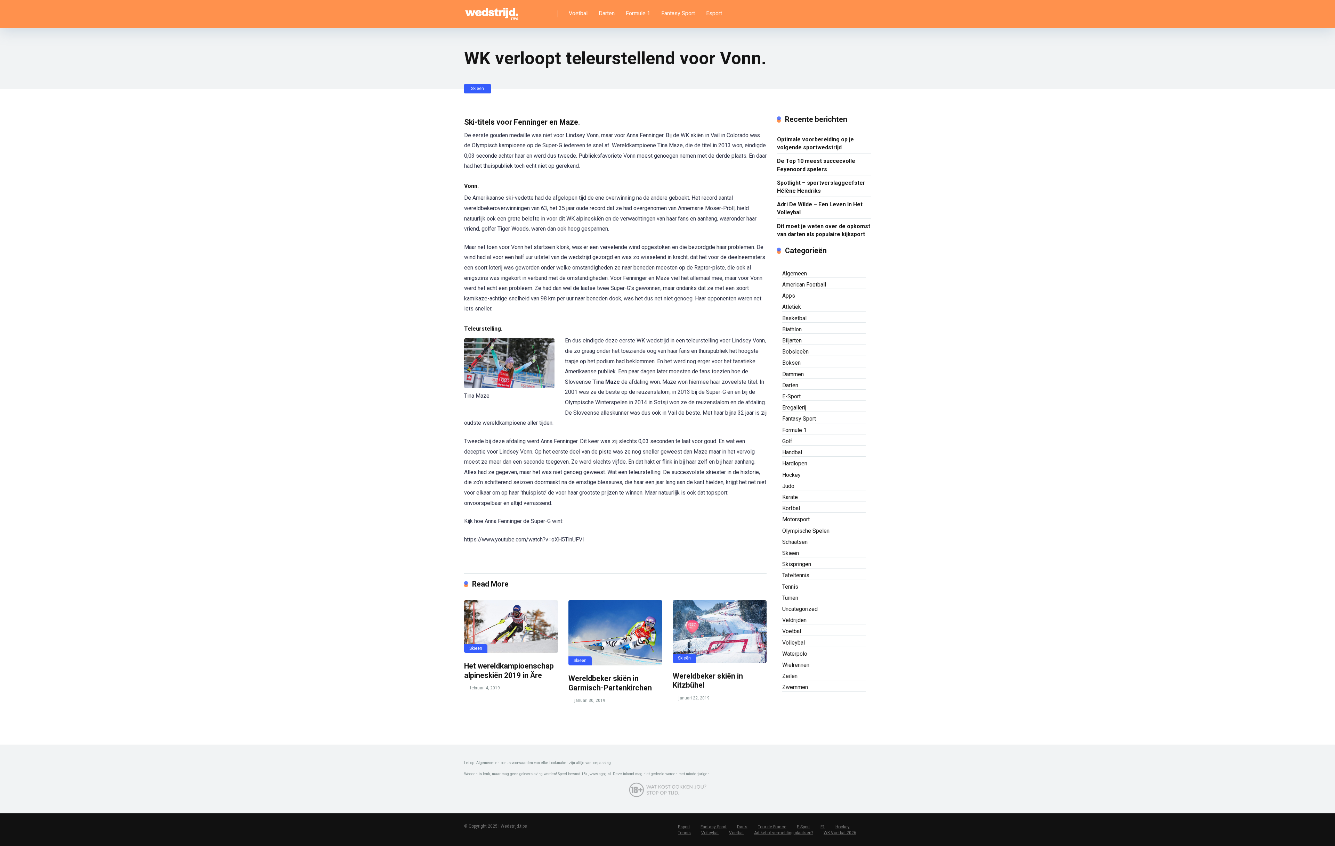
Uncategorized (800, 609)
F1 (822, 826)
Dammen (793, 374)
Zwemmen (795, 687)
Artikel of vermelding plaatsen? (783, 832)
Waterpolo (794, 653)
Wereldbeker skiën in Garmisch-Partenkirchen (610, 683)
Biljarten (792, 340)
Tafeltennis (795, 575)
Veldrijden (794, 620)
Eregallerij (794, 407)
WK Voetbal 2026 (840, 832)
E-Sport (791, 396)
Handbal (792, 452)
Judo (788, 486)
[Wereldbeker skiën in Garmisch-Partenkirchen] (615, 632)
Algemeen (794, 273)
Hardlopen (794, 463)
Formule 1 (638, 13)
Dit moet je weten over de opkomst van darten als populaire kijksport (823, 230)
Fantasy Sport (678, 13)
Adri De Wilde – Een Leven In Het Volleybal (820, 208)
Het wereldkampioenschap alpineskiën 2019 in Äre (509, 671)
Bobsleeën (795, 351)
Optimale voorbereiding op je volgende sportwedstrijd (815, 143)
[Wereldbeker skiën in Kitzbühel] (720, 631)
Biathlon (792, 329)
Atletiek (791, 307)
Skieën (477, 88)
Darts (742, 826)
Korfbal (791, 508)
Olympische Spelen (806, 531)
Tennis (790, 586)
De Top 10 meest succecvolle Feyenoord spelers (816, 165)
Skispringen (796, 564)
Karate (790, 497)
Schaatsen (795, 542)
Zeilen (790, 676)
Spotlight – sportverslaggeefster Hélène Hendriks (821, 187)
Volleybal (793, 642)
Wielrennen (795, 665)
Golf (787, 441)
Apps (788, 295)
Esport (714, 13)
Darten (607, 13)
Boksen (791, 362)
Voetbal (578, 13)
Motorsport (796, 519)
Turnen (790, 598)
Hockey (791, 475)
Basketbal (794, 318)
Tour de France (772, 826)
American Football (804, 284)
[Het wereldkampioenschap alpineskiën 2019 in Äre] (511, 626)
